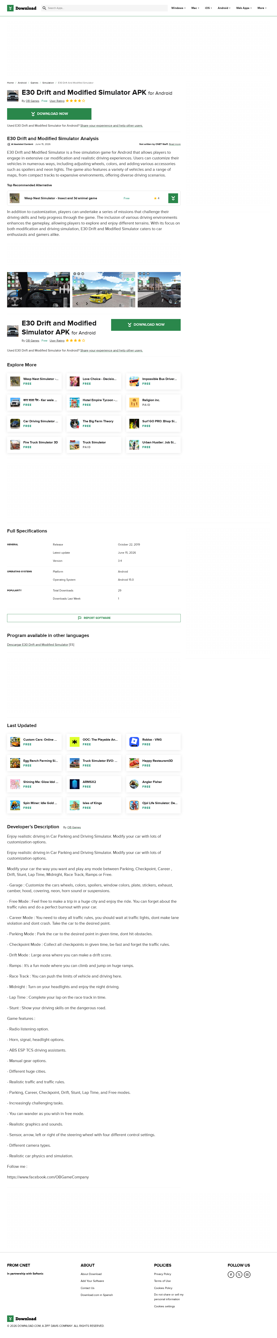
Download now (52, 114)
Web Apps (242, 8)
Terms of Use (162, 1281)
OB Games (74, 827)
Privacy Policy (162, 1274)
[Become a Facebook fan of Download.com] (231, 1274)
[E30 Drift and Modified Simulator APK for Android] (12, 95)
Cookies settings (164, 1306)
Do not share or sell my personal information (169, 1297)
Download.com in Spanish (97, 1295)
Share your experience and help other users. (111, 126)
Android (223, 8)
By (30, 101)
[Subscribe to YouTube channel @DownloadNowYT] (247, 1274)
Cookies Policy (163, 1288)
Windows (177, 8)
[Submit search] (44, 8)
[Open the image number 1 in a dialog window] (103, 289)
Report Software (97, 618)
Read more (175, 144)
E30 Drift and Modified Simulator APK (97, 92)
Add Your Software (92, 1281)
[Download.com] (21, 8)
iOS (207, 8)
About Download (91, 1274)
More (261, 8)
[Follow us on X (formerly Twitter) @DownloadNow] (239, 1274)
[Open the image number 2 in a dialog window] (169, 289)
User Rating (57, 101)
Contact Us (87, 1288)
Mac (194, 8)
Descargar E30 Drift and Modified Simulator (37, 645)
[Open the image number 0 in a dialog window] (38, 289)
